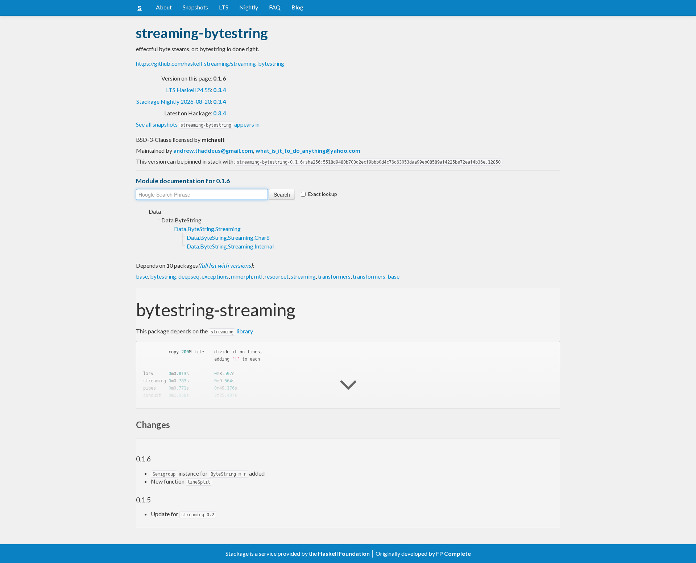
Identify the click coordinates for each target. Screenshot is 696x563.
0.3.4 (219, 89)
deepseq (188, 276)
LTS (223, 7)
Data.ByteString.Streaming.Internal (230, 246)
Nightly (248, 7)
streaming (303, 276)
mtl (258, 276)
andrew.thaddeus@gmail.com (213, 150)
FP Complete (453, 553)
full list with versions (225, 265)
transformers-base (376, 276)
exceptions (215, 276)
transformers (334, 276)
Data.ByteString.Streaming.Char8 (228, 237)
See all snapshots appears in (198, 124)
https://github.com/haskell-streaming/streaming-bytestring (210, 63)
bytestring (163, 276)
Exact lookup (322, 194)
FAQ (275, 7)
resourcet (277, 276)
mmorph (241, 276)
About (164, 7)
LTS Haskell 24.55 (188, 89)
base (142, 276)
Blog (297, 7)
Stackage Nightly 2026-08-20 (173, 101)
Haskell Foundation (344, 553)
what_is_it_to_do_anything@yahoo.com (308, 150)
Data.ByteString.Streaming (207, 228)
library (232, 331)
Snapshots (195, 7)
